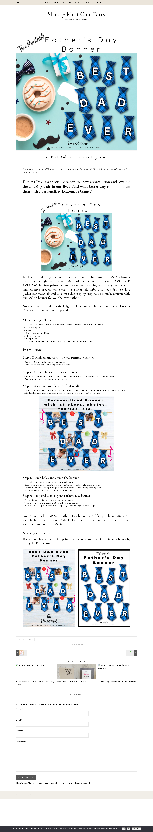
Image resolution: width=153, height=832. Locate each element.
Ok (124, 828)
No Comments (76, 644)
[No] (150, 829)
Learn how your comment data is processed (70, 783)
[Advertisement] (76, 815)
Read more (136, 828)
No (129, 828)
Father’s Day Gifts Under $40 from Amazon (117, 681)
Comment (21, 742)
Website (19, 731)
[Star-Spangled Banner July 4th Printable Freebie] (21, 653)
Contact (99, 2)
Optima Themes (35, 795)
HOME (47, 2)
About (87, 2)
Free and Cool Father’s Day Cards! (72, 681)
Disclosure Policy (71, 2)
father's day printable (26, 639)
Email (19, 720)
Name (19, 709)
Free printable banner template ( (40, 325)
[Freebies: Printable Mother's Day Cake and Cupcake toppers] (132, 653)
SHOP (56, 2)
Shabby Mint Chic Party (76, 14)
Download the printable (35, 362)
